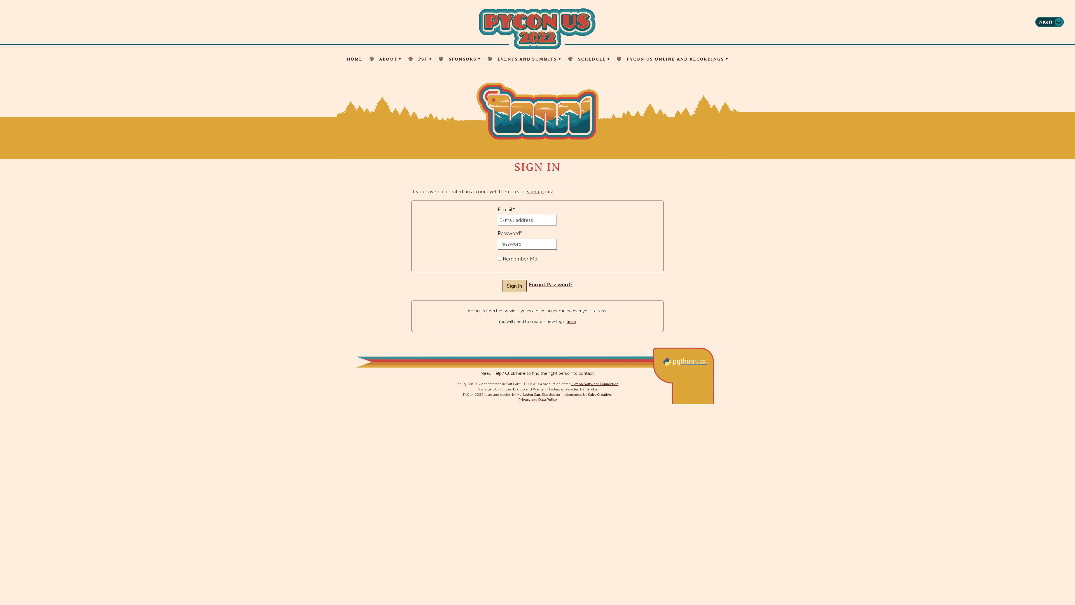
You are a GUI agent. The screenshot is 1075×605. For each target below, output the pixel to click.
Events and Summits (527, 59)
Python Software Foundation (594, 383)
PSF (422, 59)
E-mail (506, 209)
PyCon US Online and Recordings (675, 59)
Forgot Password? (550, 284)
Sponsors (462, 59)
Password (510, 233)
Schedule (592, 59)
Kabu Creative (599, 394)
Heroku (591, 389)
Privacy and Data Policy (537, 399)
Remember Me (519, 258)
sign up (535, 191)
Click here (515, 373)
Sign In (514, 286)
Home (355, 59)
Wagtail (539, 389)
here (571, 321)
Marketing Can (528, 394)
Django (519, 389)
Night (1046, 22)
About (388, 59)
